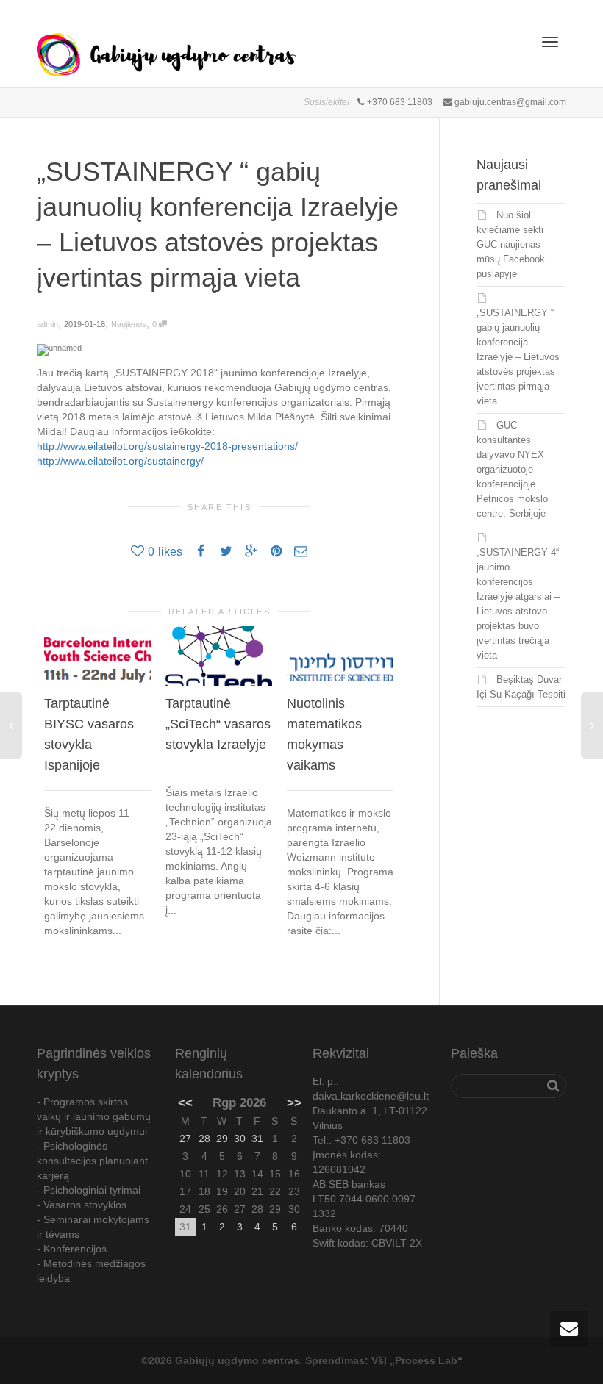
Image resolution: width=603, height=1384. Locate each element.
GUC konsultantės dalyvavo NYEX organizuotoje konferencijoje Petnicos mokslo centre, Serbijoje (512, 469)
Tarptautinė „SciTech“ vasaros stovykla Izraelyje (218, 724)
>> (294, 1103)
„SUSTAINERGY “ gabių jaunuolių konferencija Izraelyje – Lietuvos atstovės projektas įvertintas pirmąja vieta (518, 356)
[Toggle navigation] (550, 41)
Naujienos (128, 324)
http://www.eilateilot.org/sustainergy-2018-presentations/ (167, 446)
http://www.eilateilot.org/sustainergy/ (120, 461)
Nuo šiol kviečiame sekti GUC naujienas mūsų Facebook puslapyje (511, 244)
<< (185, 1103)
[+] (97, 656)
